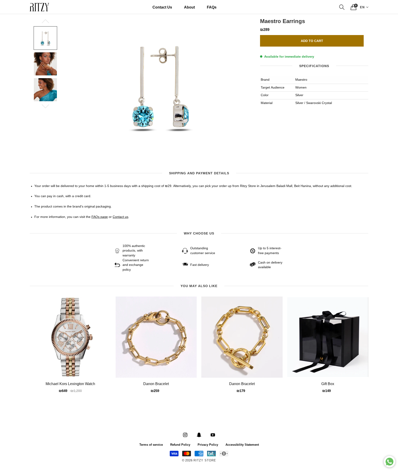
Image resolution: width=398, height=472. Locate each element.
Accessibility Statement (242, 444)
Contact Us (162, 7)
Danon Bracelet (156, 384)
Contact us (120, 217)
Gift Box (327, 384)
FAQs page (99, 217)
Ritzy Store (204, 460)
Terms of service (151, 444)
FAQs (212, 7)
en (362, 7)
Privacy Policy (208, 444)
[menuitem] (162, 7)
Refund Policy (180, 444)
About (189, 7)
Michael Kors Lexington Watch (70, 384)
